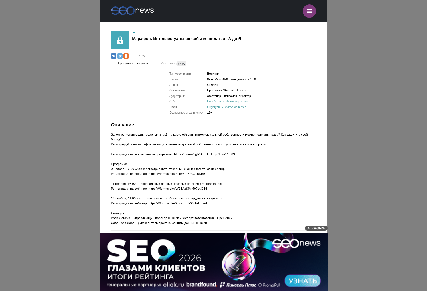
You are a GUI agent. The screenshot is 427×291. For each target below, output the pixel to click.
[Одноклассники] (126, 56)
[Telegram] (120, 56)
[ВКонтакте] (113, 56)
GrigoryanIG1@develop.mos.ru (227, 107)
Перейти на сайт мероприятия (227, 101)
